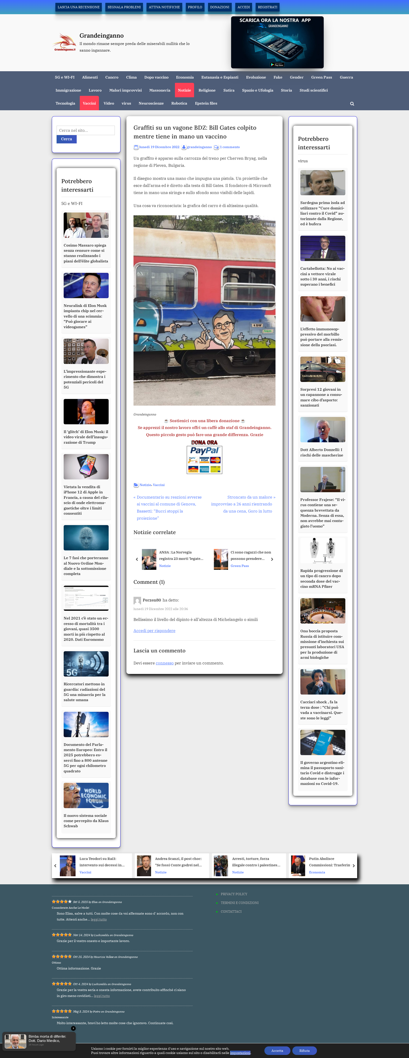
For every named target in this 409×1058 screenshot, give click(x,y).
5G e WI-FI (65, 77)
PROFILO (195, 7)
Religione (207, 90)
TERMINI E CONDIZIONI (240, 902)
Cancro (111, 77)
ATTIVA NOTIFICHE (164, 7)
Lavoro (95, 90)
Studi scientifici (314, 90)
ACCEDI (244, 7)
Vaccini (89, 103)
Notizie (184, 90)
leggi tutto (99, 919)
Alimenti (90, 77)
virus (126, 103)
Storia (286, 90)
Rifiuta (304, 1051)
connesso (165, 663)
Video (109, 103)
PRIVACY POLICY (234, 894)
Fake (278, 77)
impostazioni (240, 1053)
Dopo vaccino (156, 77)
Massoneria (159, 90)
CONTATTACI (231, 911)
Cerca (66, 139)
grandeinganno (199, 146)
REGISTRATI (267, 7)
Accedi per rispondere (154, 630)
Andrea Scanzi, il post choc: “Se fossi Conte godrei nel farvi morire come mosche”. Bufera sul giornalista (101, 862)
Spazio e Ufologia (257, 90)
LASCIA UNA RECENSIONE (79, 7)
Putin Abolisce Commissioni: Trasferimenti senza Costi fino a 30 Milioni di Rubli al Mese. (256, 862)
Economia (185, 77)
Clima (131, 77)
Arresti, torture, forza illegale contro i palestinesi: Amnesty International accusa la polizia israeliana (178, 862)
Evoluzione (256, 77)
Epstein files (206, 103)
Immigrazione (68, 90)
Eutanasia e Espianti (219, 77)
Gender (297, 77)
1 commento (230, 147)
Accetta (277, 1051)
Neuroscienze (151, 103)
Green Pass (321, 77)
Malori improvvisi (125, 90)
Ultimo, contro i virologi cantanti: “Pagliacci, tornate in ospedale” (331, 862)
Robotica (179, 103)
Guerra (346, 77)
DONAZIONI (219, 7)
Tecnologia (65, 103)
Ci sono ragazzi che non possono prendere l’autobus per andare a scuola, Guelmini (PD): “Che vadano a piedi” (253, 556)
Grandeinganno (102, 35)
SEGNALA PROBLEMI (124, 7)
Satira (229, 90)
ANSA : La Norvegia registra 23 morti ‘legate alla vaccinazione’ (179, 556)
